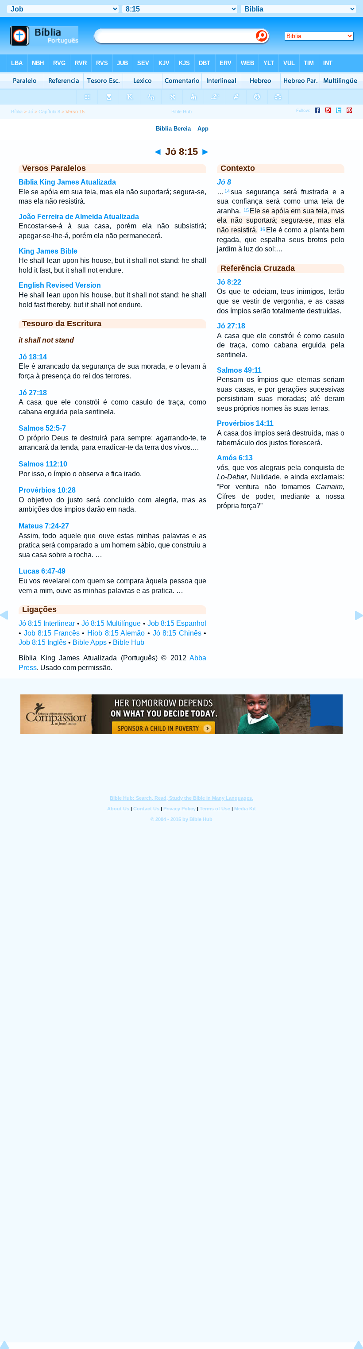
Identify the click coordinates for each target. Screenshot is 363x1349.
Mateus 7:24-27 (44, 526)
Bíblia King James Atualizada (67, 182)
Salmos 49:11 (239, 370)
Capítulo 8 (49, 111)
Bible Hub (128, 642)
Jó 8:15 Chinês (177, 633)
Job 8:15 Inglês (42, 642)
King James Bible (48, 251)
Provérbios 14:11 (245, 423)
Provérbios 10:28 (47, 490)
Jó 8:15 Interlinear (47, 623)
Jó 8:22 (229, 282)
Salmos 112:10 (43, 464)
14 (227, 191)
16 (262, 229)
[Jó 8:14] (11, 635)
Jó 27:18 (33, 393)
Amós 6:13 (235, 458)
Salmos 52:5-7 (42, 428)
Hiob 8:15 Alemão (116, 633)
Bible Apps (90, 642)
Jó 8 (224, 182)
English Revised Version (60, 285)
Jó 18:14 (33, 357)
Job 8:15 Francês (52, 633)
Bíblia (17, 111)
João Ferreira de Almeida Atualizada (79, 216)
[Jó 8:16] (352, 635)
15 (246, 210)
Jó (30, 111)
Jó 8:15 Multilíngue (111, 623)
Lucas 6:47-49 (42, 571)
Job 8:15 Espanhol (176, 623)
